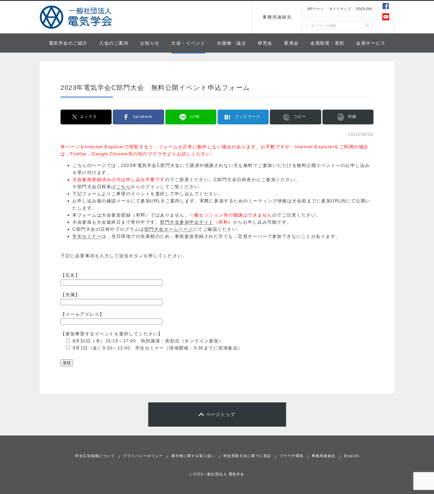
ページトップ (220, 414)
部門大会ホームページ (168, 229)
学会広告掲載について (95, 456)
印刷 (352, 116)
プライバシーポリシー (143, 456)
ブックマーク (247, 116)
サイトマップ (340, 9)
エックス (88, 116)
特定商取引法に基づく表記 (247, 456)
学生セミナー (87, 236)
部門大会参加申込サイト (187, 222)
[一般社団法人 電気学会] (77, 17)
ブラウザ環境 (292, 456)
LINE (195, 116)
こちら (123, 186)
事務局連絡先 (277, 17)
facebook (142, 116)
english (364, 9)
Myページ (316, 9)
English (351, 456)
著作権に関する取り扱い (193, 456)
